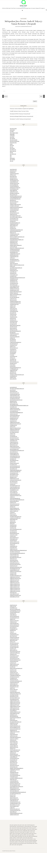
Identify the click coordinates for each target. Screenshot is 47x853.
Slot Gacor (23, 18)
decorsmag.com (13, 194)
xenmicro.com (13, 633)
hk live (11, 152)
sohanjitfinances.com (14, 563)
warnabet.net (13, 359)
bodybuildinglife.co (14, 501)
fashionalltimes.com (14, 787)
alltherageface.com (14, 799)
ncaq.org (12, 631)
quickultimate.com (14, 554)
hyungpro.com (13, 464)
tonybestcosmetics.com (15, 793)
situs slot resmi (13, 128)
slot (4, 91)
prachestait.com (13, 309)
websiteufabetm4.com (15, 712)
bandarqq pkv (25, 827)
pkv (11, 155)
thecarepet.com (13, 391)
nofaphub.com (13, 622)
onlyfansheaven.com (14, 260)
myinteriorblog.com (14, 758)
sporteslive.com (13, 468)
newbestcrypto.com (14, 439)
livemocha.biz (13, 352)
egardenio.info (13, 525)
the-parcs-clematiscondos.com (17, 388)
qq (21, 840)
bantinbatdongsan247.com (16, 399)
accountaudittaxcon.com (15, 529)
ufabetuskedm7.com (15, 586)
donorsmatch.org (14, 347)
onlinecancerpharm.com (15, 495)
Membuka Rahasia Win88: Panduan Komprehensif (21, 116)
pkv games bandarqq (32, 836)
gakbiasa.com (13, 371)
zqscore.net (12, 520)
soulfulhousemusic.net (15, 564)
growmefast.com (14, 492)
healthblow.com (13, 242)
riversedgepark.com (14, 617)
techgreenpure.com (14, 658)
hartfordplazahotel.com (15, 367)
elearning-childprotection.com (17, 248)
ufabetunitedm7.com (15, 585)
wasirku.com (13, 305)
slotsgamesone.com (14, 212)
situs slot (15, 830)
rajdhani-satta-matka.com (16, 245)
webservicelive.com (14, 814)
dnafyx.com (12, 641)
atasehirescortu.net (14, 478)
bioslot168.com (13, 811)
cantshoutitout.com (14, 183)
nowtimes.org (13, 349)
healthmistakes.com (14, 508)
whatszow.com (13, 654)
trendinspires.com (14, 283)
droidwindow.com (14, 754)
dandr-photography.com (15, 294)
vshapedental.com (14, 772)
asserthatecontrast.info (15, 325)
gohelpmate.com (14, 243)
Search (35, 101)
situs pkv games (13, 139)
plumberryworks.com (15, 551)
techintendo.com (14, 657)
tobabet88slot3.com (14, 570)
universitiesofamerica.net (15, 197)
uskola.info (12, 733)
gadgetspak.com (14, 683)
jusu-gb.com (13, 390)
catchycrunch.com (14, 620)
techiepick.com (13, 761)
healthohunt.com (14, 723)
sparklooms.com (13, 565)
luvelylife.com (13, 272)
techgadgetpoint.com (15, 485)
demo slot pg (13, 151)
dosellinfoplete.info (14, 333)
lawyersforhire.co (14, 451)
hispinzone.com (13, 214)
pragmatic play (26, 830)
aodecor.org (12, 346)
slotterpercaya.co (14, 560)
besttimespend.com (14, 533)
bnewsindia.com (13, 759)
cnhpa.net (12, 512)
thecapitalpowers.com (15, 568)
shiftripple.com (13, 558)
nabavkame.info (13, 370)
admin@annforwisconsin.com (26, 26)
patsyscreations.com (14, 624)
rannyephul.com (14, 284)
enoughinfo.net (13, 356)
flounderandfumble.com (15, 721)
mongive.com (13, 228)
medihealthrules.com (15, 769)
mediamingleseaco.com (15, 301)
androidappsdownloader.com (16, 239)
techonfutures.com (14, 765)
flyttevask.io (12, 364)
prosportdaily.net (14, 745)
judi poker (12, 135)
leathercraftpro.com (14, 541)
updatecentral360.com (15, 518)
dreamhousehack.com (15, 783)
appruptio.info (13, 378)
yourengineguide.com (15, 775)
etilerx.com (12, 719)
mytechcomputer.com (15, 810)
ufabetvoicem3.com (14, 707)
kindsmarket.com (14, 270)
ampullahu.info (13, 322)
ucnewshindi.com (14, 411)
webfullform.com (14, 191)
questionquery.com (14, 290)
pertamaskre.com (14, 404)
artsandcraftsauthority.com (16, 813)
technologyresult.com (15, 651)
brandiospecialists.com (15, 222)
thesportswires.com (14, 463)
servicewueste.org (14, 201)
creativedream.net (14, 256)
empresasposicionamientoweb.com (18, 792)
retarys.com (12, 426)
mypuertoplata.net (14, 186)
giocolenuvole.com (14, 643)
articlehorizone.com (14, 676)
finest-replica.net (14, 742)
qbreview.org (13, 200)
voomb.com (12, 484)
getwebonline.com (14, 259)
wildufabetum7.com (14, 596)
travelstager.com (14, 281)
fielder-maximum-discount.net (17, 264)
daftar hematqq (18, 836)
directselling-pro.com (15, 804)
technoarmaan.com (14, 790)
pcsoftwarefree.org (14, 638)
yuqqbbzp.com (13, 678)
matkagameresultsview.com (16, 229)
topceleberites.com (14, 699)
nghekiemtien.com (14, 304)
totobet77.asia (13, 572)
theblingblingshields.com (15, 470)
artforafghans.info (14, 311)
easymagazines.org (14, 537)
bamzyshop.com (13, 762)
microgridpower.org (14, 543)
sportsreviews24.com (15, 488)
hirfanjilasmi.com (13, 539)
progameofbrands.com (15, 198)
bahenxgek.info (13, 402)
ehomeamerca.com (14, 655)
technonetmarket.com (15, 728)
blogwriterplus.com (14, 392)
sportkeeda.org (13, 532)
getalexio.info (13, 527)
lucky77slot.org (13, 491)
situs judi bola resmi (21, 843)
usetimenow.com (14, 241)
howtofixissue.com (14, 189)
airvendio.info (13, 312)
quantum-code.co (14, 738)
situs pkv (12, 145)
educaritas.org (13, 627)
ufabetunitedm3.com (15, 584)
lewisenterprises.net (14, 637)
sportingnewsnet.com (15, 466)
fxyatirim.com (13, 648)
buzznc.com (13, 794)
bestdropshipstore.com (15, 659)
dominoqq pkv (13, 142)
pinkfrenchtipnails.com (15, 471)
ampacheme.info (14, 321)
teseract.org (12, 748)
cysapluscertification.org (15, 342)
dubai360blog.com (14, 489)
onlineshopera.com (14, 634)
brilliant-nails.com (14, 293)
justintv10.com (13, 298)
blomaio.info (12, 332)
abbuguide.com (13, 650)
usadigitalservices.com (15, 253)
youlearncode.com (14, 647)
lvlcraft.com (12, 667)
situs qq (24, 836)
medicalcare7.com (14, 224)
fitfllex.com (12, 266)
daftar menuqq (27, 834)
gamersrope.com (14, 413)
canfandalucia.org (14, 773)
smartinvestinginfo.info (15, 726)
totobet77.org (13, 574)
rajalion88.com (13, 614)
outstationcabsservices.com (16, 778)
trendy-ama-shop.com (15, 749)
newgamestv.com (14, 473)
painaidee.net (13, 458)
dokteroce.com (13, 295)
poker (11, 144)
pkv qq (11, 161)
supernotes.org (13, 515)
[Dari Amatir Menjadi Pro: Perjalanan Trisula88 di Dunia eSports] (4, 96)
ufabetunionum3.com (15, 702)
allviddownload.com (14, 193)
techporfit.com (13, 177)
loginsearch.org (13, 345)
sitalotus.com (13, 513)
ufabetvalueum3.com (15, 703)
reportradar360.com (14, 286)
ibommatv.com (13, 176)
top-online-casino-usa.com (16, 217)
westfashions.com (14, 279)
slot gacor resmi (28, 832)
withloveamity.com (14, 645)
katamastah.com (13, 519)
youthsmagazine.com (15, 457)
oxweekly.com (13, 276)
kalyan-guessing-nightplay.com (17, 236)
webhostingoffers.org (15, 652)
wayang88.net (13, 710)
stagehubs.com (13, 605)
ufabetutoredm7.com (15, 589)
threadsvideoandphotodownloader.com (19, 405)
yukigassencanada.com (15, 675)
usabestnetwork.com (15, 422)
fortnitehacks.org (14, 343)
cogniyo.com (13, 536)
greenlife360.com (14, 182)
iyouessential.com (14, 644)
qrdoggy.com (13, 502)
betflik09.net (13, 630)
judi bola (15, 843)
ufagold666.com (13, 757)
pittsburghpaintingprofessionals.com (18, 550)
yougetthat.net (13, 436)
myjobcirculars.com (14, 205)
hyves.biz (12, 354)
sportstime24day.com (15, 467)
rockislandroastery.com (15, 803)
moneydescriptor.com (15, 456)
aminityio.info (13, 318)
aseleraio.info (13, 522)
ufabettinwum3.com (14, 582)
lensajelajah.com (13, 629)
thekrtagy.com (13, 779)
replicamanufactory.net (15, 693)
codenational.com (14, 800)
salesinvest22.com (14, 747)
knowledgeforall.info (14, 250)
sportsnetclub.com (14, 437)
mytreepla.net (13, 690)
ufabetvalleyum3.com (15, 591)
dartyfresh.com (13, 636)
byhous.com (13, 366)
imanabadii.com (13, 376)
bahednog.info (13, 401)
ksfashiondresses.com (15, 509)
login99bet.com (13, 607)
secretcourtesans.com (15, 609)
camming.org (13, 613)
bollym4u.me (13, 360)
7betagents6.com (14, 679)
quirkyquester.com (14, 556)
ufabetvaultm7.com (14, 704)
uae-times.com (13, 169)
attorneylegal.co (13, 482)
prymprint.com (13, 530)
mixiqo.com (12, 544)
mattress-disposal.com (15, 498)
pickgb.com (12, 506)
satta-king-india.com (14, 674)
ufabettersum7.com (14, 579)
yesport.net (12, 433)
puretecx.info (13, 315)
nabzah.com (13, 227)
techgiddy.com (13, 406)
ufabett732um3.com (15, 731)
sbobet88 (12, 134)
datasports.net (13, 477)
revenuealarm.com (14, 806)
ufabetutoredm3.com (15, 588)
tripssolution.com (14, 672)
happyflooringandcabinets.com (17, 499)
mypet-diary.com (14, 274)
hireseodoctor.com (14, 686)
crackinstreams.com (14, 682)
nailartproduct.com (14, 664)
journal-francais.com (14, 297)
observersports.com (14, 446)
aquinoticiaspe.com (14, 449)
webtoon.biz (13, 461)
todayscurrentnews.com (15, 571)
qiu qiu (11, 146)
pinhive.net (12, 357)
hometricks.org (13, 540)
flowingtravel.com (14, 219)
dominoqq (12, 158)
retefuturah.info (13, 724)
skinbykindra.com (14, 797)
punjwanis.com (13, 387)
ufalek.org (12, 496)
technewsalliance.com (15, 727)
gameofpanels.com (14, 238)
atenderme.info (13, 326)
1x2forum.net (13, 606)
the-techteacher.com (15, 785)
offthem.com (13, 174)
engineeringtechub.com (15, 480)
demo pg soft (32, 827)
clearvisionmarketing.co (15, 737)
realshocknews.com (14, 505)
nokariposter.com (14, 235)
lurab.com (12, 807)
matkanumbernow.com (15, 204)
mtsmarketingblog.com (15, 302)
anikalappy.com (13, 714)
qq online (12, 137)
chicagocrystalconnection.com (17, 374)
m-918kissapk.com (14, 369)
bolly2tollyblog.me (14, 362)
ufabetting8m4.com (14, 700)
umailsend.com (13, 425)
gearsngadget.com (14, 685)
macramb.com (13, 273)
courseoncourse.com (15, 398)
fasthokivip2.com (14, 444)
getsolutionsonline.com (15, 231)
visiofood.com (13, 752)
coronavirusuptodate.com (16, 681)
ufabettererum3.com (15, 577)
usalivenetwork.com (14, 408)
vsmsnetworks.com (14, 173)
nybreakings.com (14, 776)
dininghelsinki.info (14, 716)
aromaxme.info (13, 324)
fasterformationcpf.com (15, 428)
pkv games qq (23, 839)
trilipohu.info (13, 377)
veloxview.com (13, 592)
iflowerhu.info (13, 373)
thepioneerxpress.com (15, 187)
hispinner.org (13, 232)
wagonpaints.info (14, 734)
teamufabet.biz (13, 190)
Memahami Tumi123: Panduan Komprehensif (20, 119)
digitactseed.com (14, 665)
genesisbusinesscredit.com (16, 267)
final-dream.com (13, 741)
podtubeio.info (13, 335)
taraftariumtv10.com (14, 288)
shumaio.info (13, 339)
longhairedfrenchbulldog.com (17, 450)
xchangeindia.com (14, 780)
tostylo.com (12, 435)
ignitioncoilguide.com (15, 809)
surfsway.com (13, 662)
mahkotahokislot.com (15, 494)
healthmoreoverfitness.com (16, 207)
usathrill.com (13, 771)
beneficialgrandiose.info (15, 331)
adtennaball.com (14, 225)
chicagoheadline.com (15, 612)
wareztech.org (13, 421)
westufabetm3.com (14, 593)
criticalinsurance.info (14, 234)
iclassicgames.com (14, 442)
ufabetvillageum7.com (15, 706)
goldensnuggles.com (15, 429)
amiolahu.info (13, 319)
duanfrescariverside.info (15, 717)
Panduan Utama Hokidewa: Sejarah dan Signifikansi (21, 108)
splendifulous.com (14, 696)
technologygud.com (14, 503)
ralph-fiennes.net (14, 263)
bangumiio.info (13, 328)
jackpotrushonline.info (15, 409)
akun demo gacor (14, 132)
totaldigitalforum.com (15, 789)
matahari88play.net (14, 454)
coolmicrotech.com (14, 782)
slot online (12, 148)
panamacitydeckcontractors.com (17, 277)
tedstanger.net (13, 730)
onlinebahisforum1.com (15, 610)
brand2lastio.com (14, 252)
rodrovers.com (13, 671)
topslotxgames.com (14, 208)
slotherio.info (13, 340)
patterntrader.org (14, 511)
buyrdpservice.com (14, 432)
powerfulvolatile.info (14, 336)
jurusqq (12, 131)
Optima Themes (12, 850)
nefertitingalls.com (14, 623)
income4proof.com (14, 626)
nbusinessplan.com (14, 180)
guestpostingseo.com (15, 394)
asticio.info (12, 523)
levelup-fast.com (14, 689)
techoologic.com (14, 766)
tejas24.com (12, 307)
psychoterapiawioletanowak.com (17, 553)
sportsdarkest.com (14, 460)
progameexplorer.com (15, 802)
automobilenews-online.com (16, 786)
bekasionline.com (14, 179)
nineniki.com (13, 221)
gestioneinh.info (13, 744)
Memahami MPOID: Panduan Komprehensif (20, 113)
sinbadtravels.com (14, 418)
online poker (20, 837)
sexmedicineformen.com (15, 557)
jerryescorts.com (13, 481)
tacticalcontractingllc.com (16, 567)
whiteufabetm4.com (14, 713)
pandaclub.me (13, 363)
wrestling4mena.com (15, 249)
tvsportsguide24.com (15, 487)
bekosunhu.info (13, 329)
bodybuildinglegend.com (16, 291)
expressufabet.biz (14, 184)
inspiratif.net (12, 172)
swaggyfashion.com (14, 287)
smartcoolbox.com (14, 561)
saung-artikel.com (14, 443)
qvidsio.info (12, 338)
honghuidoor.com (14, 218)
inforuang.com (13, 269)
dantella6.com (13, 211)
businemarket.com (14, 453)
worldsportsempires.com (15, 516)
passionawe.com (13, 548)
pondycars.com (13, 764)
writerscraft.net (13, 246)
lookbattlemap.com (14, 430)
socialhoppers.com (14, 255)
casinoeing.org (13, 350)
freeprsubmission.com (15, 755)
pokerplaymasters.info (15, 397)
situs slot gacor (23, 829)
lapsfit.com (12, 688)
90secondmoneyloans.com (16, 668)
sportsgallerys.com (14, 474)
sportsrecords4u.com (15, 697)
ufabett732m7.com (14, 751)
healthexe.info (13, 314)
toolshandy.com (13, 280)
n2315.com (12, 257)
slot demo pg (13, 149)
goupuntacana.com (14, 616)
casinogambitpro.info (14, 395)
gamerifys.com (13, 170)
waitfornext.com (13, 735)
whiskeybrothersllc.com (15, 595)
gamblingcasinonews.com (16, 196)
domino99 (12, 130)
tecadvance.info (13, 317)
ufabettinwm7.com (14, 581)
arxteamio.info (13, 526)
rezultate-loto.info (14, 695)
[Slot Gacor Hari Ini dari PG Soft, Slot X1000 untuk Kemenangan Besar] (23, 4)
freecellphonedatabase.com (16, 412)
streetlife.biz (13, 353)
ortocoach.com (13, 547)
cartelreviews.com (14, 661)
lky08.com (12, 262)
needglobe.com (13, 546)
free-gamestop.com (14, 416)
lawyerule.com (13, 300)
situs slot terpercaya (14, 141)
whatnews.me (13, 740)
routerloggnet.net (14, 210)
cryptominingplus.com (15, 447)
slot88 (11, 830)
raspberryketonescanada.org (16, 768)
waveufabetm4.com (14, 709)
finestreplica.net (13, 720)
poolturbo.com (13, 308)
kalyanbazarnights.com (15, 215)
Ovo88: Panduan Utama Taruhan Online (19, 111)
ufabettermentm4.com (15, 578)
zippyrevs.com (13, 203)
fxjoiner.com (13, 796)
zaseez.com (12, 619)
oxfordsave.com (13, 440)
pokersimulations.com (15, 692)
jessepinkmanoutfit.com (15, 423)
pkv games (12, 138)
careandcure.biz (13, 534)
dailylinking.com (13, 640)
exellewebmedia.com (15, 415)
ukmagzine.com (13, 419)
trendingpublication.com (15, 575)
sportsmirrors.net (14, 475)
